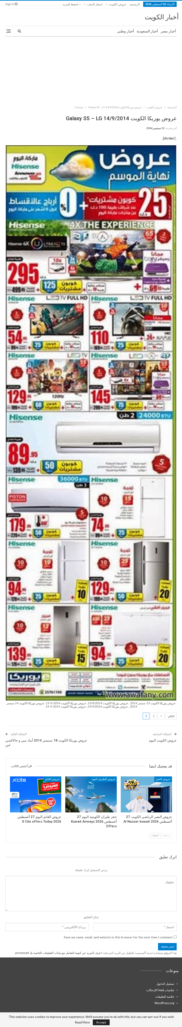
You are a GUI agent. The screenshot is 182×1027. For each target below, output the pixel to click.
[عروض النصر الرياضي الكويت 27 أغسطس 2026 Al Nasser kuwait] (146, 794)
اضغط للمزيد (71, 4)
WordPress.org (164, 1003)
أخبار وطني (125, 31)
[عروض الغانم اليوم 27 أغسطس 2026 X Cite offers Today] (35, 794)
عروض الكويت (117, 4)
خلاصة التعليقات (164, 996)
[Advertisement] (91, 70)
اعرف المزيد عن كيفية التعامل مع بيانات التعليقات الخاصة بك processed (58, 953)
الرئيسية (135, 4)
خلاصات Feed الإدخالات (160, 990)
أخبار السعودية (147, 31)
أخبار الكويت (162, 17)
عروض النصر (163, 779)
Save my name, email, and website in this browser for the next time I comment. (118, 937)
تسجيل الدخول (165, 983)
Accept (101, 1022)
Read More (82, 1022)
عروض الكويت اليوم (163, 740)
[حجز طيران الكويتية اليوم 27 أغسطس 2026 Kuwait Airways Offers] (91, 794)
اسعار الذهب (94, 4)
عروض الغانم (52, 779)
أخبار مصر (168, 31)
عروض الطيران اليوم (103, 779)
